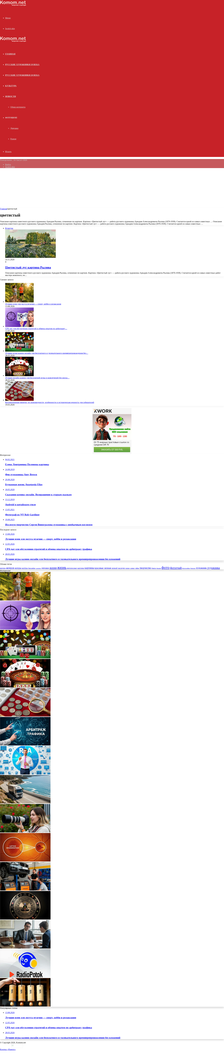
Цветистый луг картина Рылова (28, 267)
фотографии (186, 568)
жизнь (61, 567)
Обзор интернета (17, 107)
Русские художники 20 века (22, 75)
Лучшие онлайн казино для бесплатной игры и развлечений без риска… (37, 378)
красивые (99, 568)
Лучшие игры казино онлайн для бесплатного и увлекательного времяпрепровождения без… (46, 353)
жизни (53, 567)
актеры (18, 568)
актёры (25, 568)
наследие (121, 568)
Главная (3, 209)
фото (166, 567)
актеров (10, 568)
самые (132, 568)
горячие (38, 568)
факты (154, 568)
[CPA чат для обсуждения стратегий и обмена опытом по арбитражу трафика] (19, 326)
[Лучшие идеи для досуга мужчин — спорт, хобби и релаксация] (19, 302)
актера (3, 568)
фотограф (176, 567)
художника (213, 567)
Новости (10, 96)
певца (127, 568)
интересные (72, 568)
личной (114, 568)
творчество (145, 568)
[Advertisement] (112, 188)
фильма (158, 568)
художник (201, 567)
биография (31, 568)
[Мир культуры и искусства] (13, 5)
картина (80, 568)
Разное (13, 139)
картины (89, 567)
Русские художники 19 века (22, 64)
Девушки (14, 128)
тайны (137, 568)
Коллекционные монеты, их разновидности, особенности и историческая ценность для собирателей (49, 402)
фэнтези (192, 568)
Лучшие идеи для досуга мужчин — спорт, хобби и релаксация (33, 304)
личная (107, 568)
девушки (45, 568)
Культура (10, 86)
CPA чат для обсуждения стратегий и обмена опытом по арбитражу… (36, 328)
